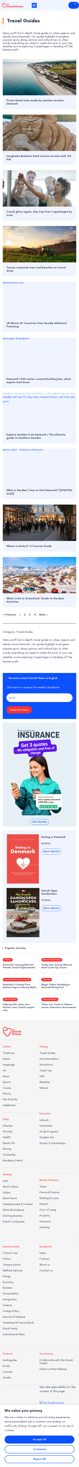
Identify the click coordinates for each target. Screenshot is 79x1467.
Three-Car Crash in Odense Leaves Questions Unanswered (58, 1006)
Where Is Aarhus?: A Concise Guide (29, 546)
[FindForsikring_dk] (39, 769)
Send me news (19, 709)
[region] (39, 1436)
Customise (39, 1449)
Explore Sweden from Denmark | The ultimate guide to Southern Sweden (36, 436)
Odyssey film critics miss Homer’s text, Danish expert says (18, 1007)
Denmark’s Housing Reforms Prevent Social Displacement (19, 966)
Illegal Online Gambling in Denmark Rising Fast (55, 986)
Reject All (39, 1459)
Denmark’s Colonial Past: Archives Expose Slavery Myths (20, 986)
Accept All (39, 1439)
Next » (43, 614)
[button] (34, 5)
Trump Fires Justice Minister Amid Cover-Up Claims (56, 966)
